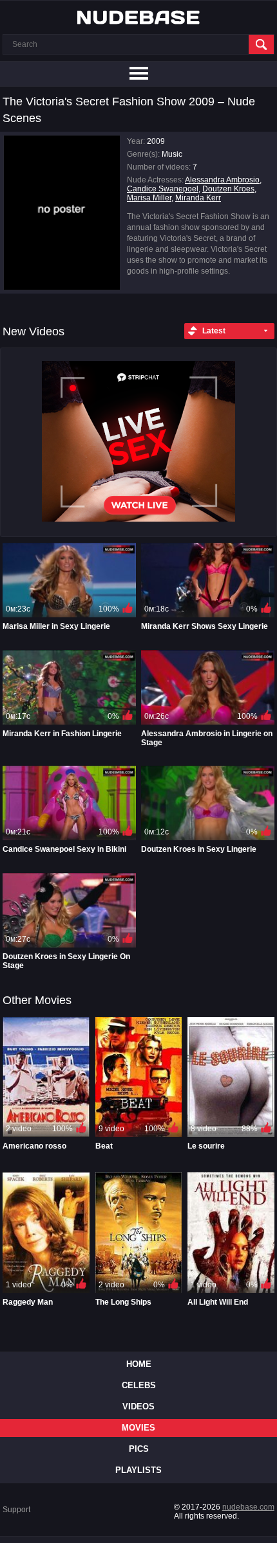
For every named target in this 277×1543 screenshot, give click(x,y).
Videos (138, 1406)
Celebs (139, 1385)
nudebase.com (248, 1507)
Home (138, 1364)
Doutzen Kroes (228, 188)
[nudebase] (138, 17)
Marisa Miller (149, 197)
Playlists (138, 1470)
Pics (139, 1449)
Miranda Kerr (198, 197)
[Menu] (138, 74)
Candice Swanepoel (162, 188)
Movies (138, 1428)
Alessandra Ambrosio (222, 179)
